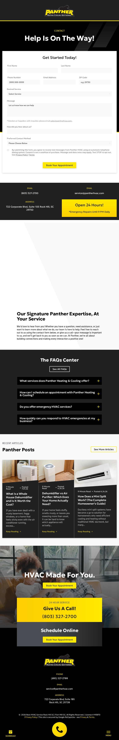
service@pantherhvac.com (89, 193)
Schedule (10, 736)
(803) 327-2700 (59, 729)
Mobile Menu (108, 733)
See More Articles (104, 449)
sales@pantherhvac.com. (61, 121)
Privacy (83, 717)
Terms (32, 155)
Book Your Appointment (59, 585)
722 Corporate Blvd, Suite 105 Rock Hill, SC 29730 (30, 208)
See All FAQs (60, 369)
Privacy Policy (22, 155)
